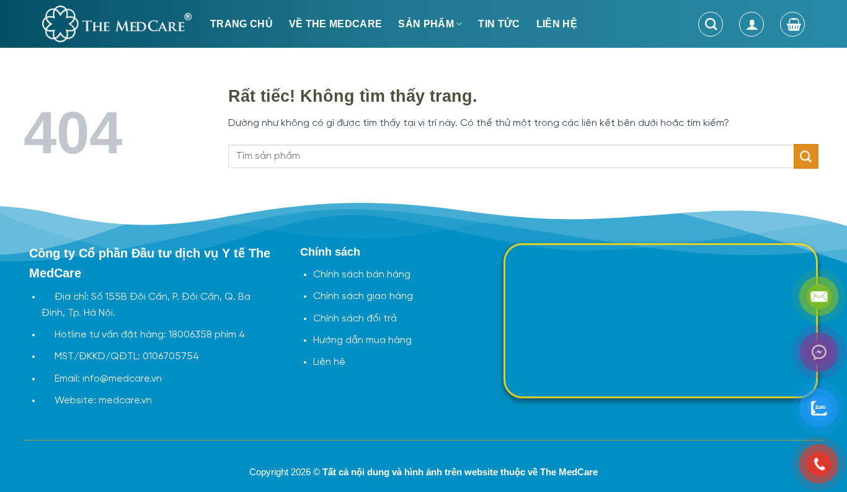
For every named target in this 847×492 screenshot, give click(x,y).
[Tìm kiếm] (710, 24)
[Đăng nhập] (751, 24)
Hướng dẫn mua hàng (362, 340)
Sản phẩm (426, 24)
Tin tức (499, 24)
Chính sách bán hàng (361, 274)
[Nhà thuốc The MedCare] (117, 23)
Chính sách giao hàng (363, 296)
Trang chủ (241, 24)
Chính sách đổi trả (355, 318)
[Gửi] (806, 156)
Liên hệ (556, 24)
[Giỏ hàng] (792, 24)
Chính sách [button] (330, 252)
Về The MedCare (335, 24)
